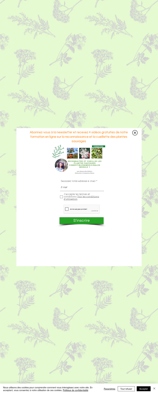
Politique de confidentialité (75, 390)
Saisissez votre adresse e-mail (78, 181)
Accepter (143, 388)
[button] (135, 132)
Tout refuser (126, 388)
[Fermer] (154, 389)
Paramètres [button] (109, 388)
